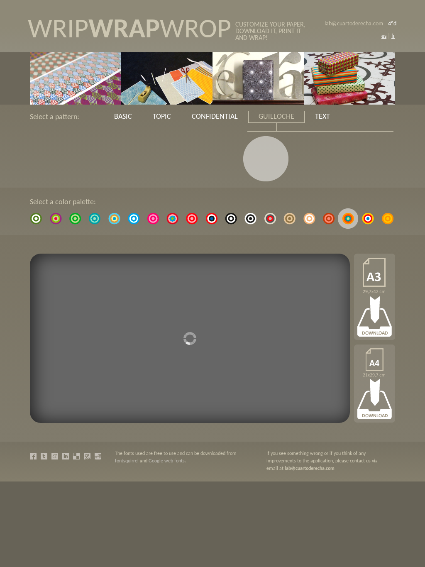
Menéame (54, 456)
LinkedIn (65, 456)
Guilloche (276, 117)
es (383, 36)
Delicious (76, 456)
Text (322, 117)
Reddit (98, 456)
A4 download (374, 297)
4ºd (392, 24)
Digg (87, 456)
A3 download (374, 384)
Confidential (215, 117)
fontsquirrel (127, 461)
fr (393, 36)
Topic (162, 117)
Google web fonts (167, 461)
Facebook (33, 456)
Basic (123, 117)
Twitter (44, 456)
